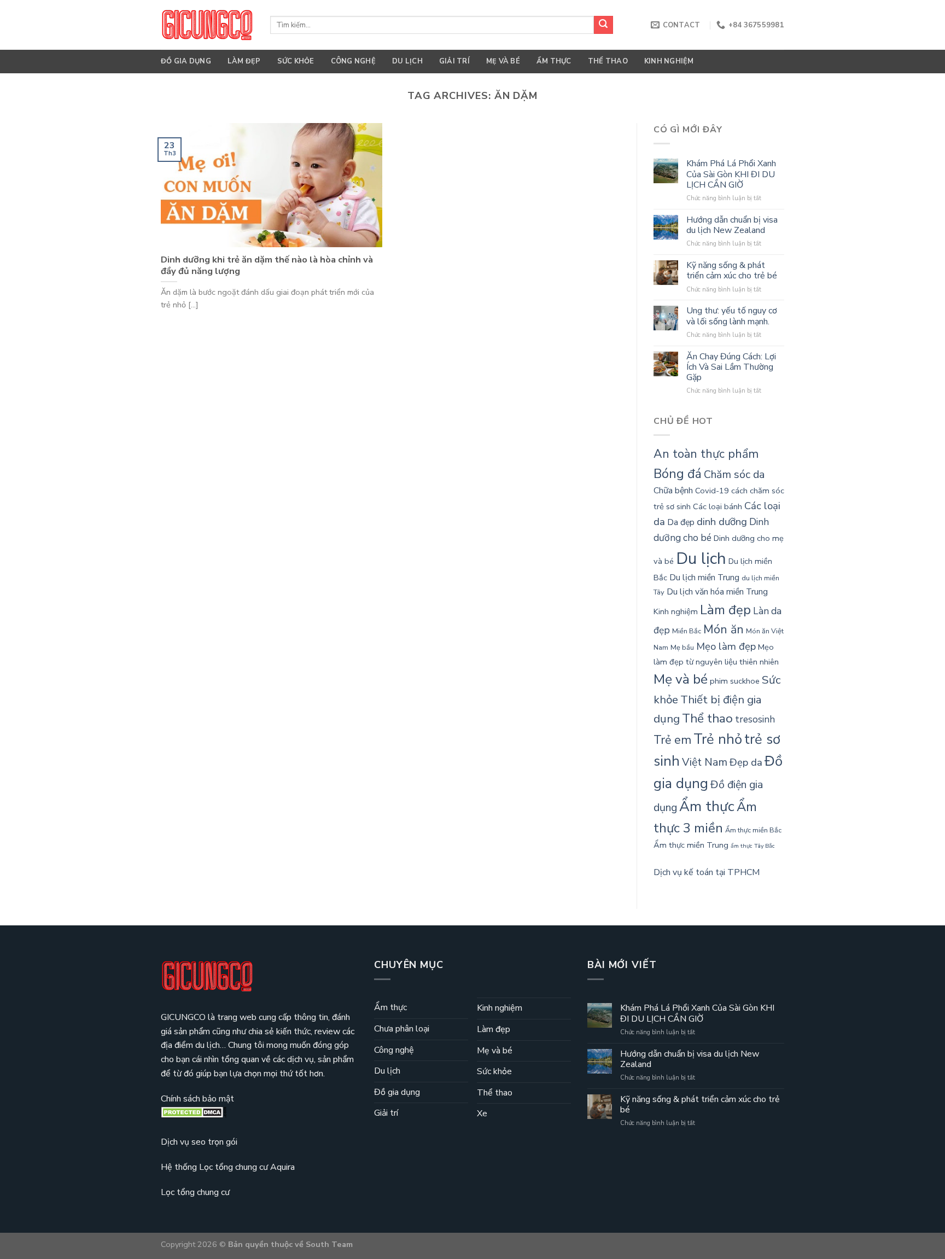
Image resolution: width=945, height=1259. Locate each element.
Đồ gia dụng (186, 61)
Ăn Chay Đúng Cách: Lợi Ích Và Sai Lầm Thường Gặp (731, 367)
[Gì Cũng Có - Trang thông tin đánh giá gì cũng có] (207, 25)
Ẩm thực (553, 61)
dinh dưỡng (722, 522)
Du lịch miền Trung (704, 578)
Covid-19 (712, 490)
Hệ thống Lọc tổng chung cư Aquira (228, 1167)
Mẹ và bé (503, 61)
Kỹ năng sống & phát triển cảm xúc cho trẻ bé (731, 270)
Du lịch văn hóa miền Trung (717, 592)
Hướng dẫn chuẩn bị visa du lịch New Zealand (732, 225)
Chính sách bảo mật (197, 1099)
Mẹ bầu (682, 647)
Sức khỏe (295, 61)
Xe (482, 1114)
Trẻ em (672, 740)
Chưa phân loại (401, 1029)
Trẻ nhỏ (717, 739)
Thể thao (608, 61)
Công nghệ (353, 61)
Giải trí (454, 61)
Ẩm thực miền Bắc (753, 830)
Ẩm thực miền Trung (691, 845)
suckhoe (745, 680)
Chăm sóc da (734, 474)
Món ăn (723, 629)
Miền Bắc (686, 631)
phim (719, 680)
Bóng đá (678, 473)
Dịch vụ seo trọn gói (199, 1142)
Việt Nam (704, 762)
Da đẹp (681, 522)
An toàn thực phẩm (706, 454)
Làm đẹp (244, 61)
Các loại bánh (717, 506)
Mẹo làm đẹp (726, 646)
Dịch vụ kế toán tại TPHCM (707, 872)
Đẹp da (746, 762)
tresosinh (755, 719)
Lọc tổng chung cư (195, 1192)
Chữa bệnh (673, 491)
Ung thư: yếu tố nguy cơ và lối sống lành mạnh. (731, 316)
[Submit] (603, 25)
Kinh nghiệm (669, 61)
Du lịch (407, 61)
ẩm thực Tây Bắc (753, 846)
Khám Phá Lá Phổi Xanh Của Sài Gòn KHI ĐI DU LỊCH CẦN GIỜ (731, 174)
